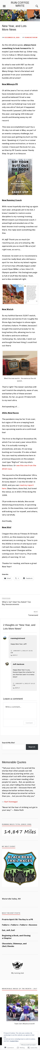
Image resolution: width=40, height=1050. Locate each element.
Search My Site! (8, 742)
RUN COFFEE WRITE (20, 4)
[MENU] (4, 6)
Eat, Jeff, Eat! (8, 930)
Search (32, 747)
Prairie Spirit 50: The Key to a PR (17, 919)
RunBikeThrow (31, 37)
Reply (15, 655)
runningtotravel (18, 638)
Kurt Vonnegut (11, 802)
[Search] (34, 6)
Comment (29, 723)
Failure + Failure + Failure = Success (19, 925)
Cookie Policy (14, 1041)
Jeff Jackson (18, 664)
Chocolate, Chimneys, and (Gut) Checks (14, 944)
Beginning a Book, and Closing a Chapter (16, 936)
